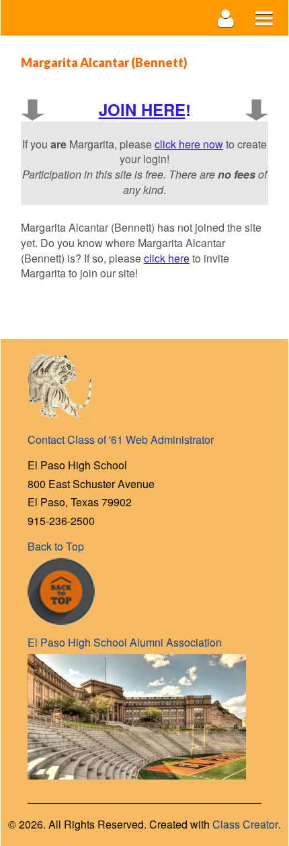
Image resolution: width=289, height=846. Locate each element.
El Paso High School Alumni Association (125, 642)
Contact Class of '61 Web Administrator (121, 439)
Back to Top (56, 546)
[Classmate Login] (226, 18)
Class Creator (245, 824)
